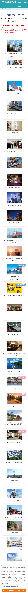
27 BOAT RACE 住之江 (14, 334)
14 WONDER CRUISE (14, 170)
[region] (14, 577)
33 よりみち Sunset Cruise (14, 406)
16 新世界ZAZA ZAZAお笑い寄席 (14, 205)
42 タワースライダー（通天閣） (14, 500)
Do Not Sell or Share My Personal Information (14, 590)
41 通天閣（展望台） (14, 480)
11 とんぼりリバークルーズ (14, 113)
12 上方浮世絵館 (14, 133)
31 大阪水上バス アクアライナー (14, 371)
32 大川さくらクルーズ (14, 388)
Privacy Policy (5, 584)
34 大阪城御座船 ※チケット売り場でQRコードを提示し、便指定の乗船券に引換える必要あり (14, 424)
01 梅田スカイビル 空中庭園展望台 (14, 53)
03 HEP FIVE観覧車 (14, 93)
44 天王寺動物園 (14, 533)
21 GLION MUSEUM (14, 222)
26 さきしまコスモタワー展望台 (14, 315)
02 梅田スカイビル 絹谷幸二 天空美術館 (14, 67)
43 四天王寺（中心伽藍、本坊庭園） (14, 517)
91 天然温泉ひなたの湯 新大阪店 (14, 549)
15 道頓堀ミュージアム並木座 (14, 187)
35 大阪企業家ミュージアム (14, 442)
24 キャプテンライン (14, 276)
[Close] (26, 563)
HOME (2, 8)
